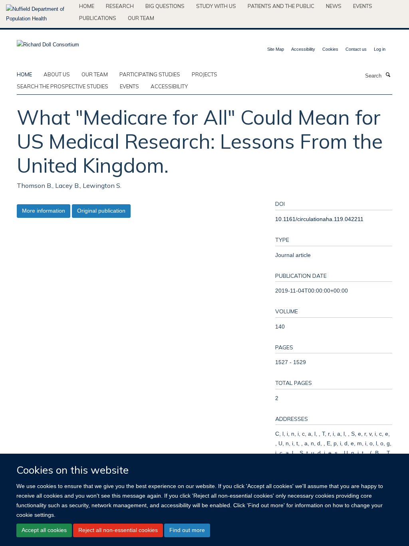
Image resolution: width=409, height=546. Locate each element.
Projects (204, 74)
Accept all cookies (44, 530)
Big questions (165, 6)
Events (362, 6)
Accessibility (303, 49)
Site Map (275, 49)
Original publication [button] (101, 210)
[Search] (387, 75)
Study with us (216, 6)
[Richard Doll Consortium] (48, 42)
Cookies (330, 49)
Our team (141, 18)
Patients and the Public (281, 6)
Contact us (356, 49)
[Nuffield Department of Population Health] (39, 14)
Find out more (187, 530)
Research (120, 6)
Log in (379, 49)
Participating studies (149, 74)
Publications (97, 18)
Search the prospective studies (62, 86)
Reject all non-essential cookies (118, 530)
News (333, 6)
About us (57, 74)
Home (86, 6)
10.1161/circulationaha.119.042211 (319, 219)
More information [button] (43, 210)
